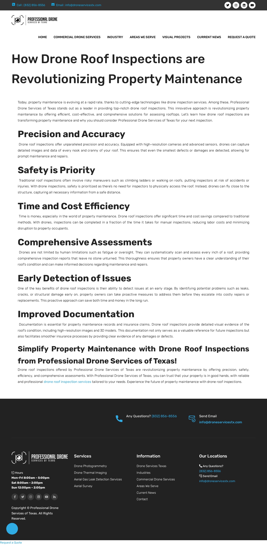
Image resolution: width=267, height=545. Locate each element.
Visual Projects (176, 37)
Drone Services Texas (151, 466)
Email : (60, 5)
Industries (143, 473)
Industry (115, 37)
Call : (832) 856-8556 (31, 5)
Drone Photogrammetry (90, 466)
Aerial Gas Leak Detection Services (98, 479)
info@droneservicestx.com (83, 5)
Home (42, 37)
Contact (142, 499)
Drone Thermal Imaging (90, 473)
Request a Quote (242, 37)
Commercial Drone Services (77, 37)
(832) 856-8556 (164, 416)
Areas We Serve (143, 37)
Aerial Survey (83, 486)
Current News (209, 37)
